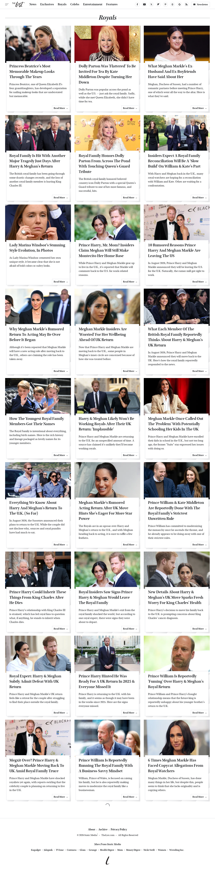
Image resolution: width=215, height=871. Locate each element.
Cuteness (71, 850)
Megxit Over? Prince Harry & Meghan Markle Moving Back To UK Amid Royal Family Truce (36, 765)
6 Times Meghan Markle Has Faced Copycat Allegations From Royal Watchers (175, 765)
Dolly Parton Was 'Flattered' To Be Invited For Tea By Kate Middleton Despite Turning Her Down (107, 74)
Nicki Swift (149, 850)
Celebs (74, 4)
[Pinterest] (165, 4)
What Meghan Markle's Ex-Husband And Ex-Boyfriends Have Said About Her (172, 71)
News (32, 4)
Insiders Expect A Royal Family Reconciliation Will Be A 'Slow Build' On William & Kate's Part (174, 161)
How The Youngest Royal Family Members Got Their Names (36, 421)
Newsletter (202, 4)
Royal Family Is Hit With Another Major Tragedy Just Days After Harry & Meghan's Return (37, 161)
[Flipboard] (158, 4)
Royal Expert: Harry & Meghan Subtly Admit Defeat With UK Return (35, 681)
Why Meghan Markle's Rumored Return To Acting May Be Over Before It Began (36, 334)
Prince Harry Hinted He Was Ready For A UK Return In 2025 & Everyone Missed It (107, 681)
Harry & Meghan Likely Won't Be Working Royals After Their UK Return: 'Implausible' (106, 424)
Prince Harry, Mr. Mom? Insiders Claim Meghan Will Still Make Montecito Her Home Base (106, 250)
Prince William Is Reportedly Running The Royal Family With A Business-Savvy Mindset (106, 765)
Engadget (36, 850)
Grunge (93, 850)
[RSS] (186, 4)
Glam (83, 850)
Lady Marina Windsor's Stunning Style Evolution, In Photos (37, 248)
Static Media (90, 835)
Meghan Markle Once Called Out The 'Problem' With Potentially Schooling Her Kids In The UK (175, 424)
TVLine (60, 850)
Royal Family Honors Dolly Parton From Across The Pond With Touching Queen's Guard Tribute (104, 163)
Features (112, 4)
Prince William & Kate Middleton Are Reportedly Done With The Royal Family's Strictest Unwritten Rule (176, 510)
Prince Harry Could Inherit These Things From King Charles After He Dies (37, 597)
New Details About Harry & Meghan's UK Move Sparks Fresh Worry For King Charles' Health (175, 597)
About (91, 829)
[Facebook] (137, 4)
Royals (62, 4)
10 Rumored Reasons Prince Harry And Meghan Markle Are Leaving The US (174, 250)
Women (162, 850)
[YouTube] (144, 4)
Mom (120, 850)
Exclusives (47, 4)
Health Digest (107, 850)
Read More (59, 108)
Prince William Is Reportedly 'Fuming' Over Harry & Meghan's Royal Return (176, 681)
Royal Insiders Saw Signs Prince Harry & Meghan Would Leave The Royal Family (106, 597)
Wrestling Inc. (176, 850)
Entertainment (92, 4)
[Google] (179, 4)
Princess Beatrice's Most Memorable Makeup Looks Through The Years (32, 71)
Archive (103, 829)
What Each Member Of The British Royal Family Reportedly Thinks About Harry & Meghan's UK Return (175, 337)
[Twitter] (151, 4)
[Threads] (172, 4)
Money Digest (133, 850)
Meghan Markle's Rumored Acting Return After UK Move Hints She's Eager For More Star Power (105, 510)
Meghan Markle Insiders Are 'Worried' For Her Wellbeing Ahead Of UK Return (103, 334)
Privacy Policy (119, 829)
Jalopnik (48, 850)
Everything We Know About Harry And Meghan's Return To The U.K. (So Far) (35, 508)
